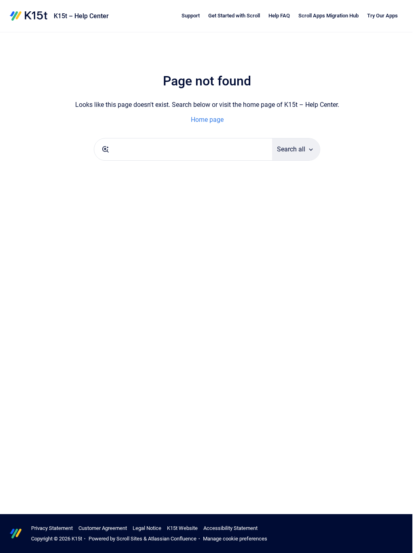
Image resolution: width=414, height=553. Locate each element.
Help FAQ (279, 16)
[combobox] (183, 149)
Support (191, 16)
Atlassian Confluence (172, 539)
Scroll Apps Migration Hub (328, 16)
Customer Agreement (102, 528)
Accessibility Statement (230, 528)
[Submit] (105, 149)
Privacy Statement (52, 528)
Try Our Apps (382, 16)
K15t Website (182, 528)
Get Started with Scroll (234, 16)
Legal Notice (147, 528)
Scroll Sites (129, 539)
